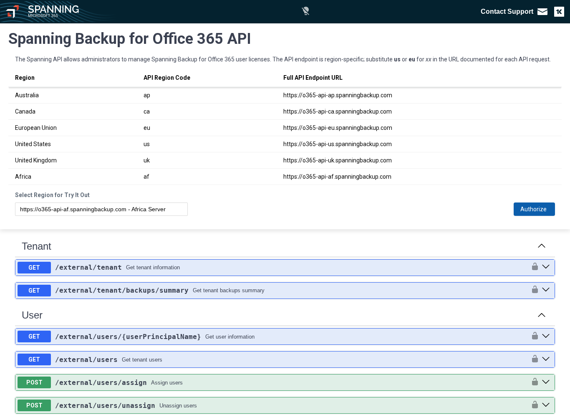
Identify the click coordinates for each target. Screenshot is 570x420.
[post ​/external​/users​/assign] (545, 382)
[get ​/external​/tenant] (545, 267)
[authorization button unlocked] (533, 267)
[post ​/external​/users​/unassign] (545, 405)
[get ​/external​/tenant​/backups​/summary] (545, 290)
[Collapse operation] (541, 246)
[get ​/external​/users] (545, 359)
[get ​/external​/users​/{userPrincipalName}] (545, 336)
